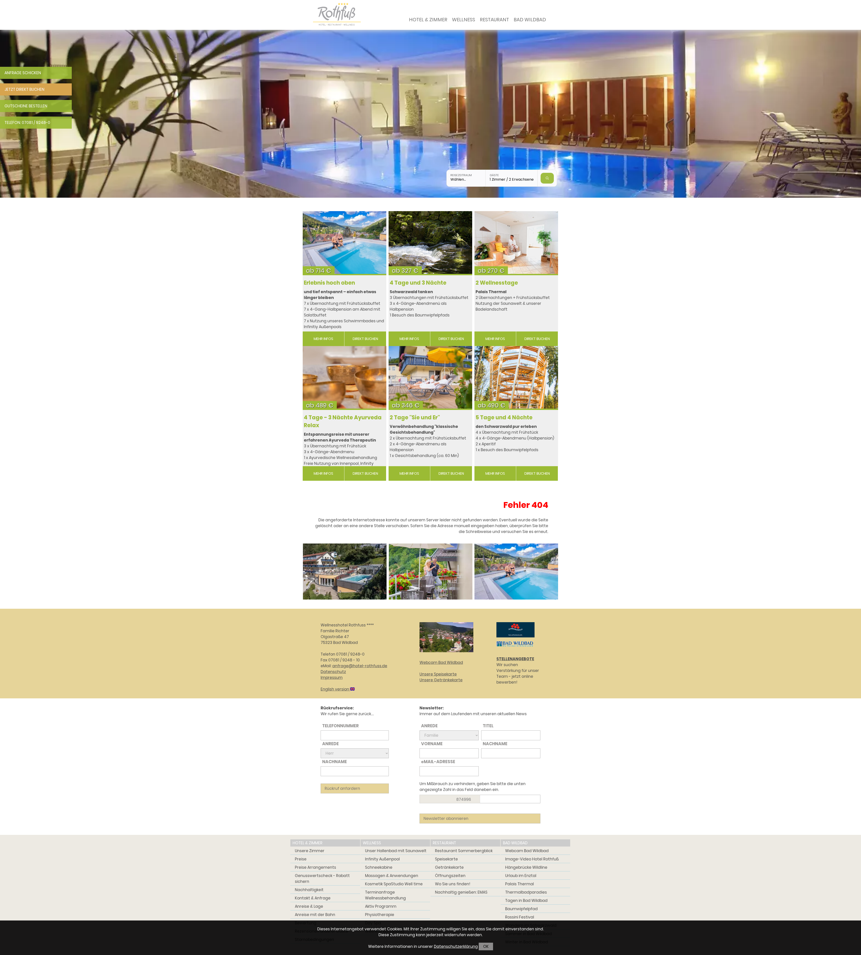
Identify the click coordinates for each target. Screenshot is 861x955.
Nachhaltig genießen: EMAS (461, 892)
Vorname (432, 744)
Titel (488, 726)
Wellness (463, 19)
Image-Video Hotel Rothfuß (532, 859)
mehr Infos (323, 338)
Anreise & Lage (309, 906)
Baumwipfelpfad (521, 909)
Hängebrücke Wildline (526, 867)
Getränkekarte (449, 867)
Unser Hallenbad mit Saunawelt (395, 850)
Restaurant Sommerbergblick (464, 850)
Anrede (330, 744)
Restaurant (494, 19)
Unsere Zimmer (309, 850)
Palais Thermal (519, 884)
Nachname (334, 762)
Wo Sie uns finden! (452, 884)
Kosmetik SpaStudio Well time (394, 884)
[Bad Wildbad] (514, 647)
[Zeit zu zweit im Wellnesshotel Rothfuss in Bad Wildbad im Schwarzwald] (431, 571)
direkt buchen (365, 338)
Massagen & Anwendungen (391, 875)
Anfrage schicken (22, 73)
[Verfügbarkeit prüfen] (547, 178)
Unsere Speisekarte (438, 674)
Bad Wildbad (530, 19)
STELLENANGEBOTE (515, 659)
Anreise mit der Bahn (315, 914)
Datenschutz (333, 671)
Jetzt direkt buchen (24, 89)
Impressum (332, 677)
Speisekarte (446, 859)
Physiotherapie (379, 914)
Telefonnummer (340, 726)
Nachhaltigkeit (309, 889)
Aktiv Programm (380, 906)
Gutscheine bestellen (25, 106)
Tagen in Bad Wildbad (526, 900)
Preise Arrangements (315, 867)
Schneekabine (378, 867)
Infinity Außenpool (382, 859)
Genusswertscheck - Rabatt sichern (322, 878)
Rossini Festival (519, 917)
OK (486, 946)
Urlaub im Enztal (520, 875)
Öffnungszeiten (450, 875)
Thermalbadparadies (526, 892)
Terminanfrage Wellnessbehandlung (385, 895)
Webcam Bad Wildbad (441, 662)
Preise (301, 859)
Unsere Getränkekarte (441, 680)
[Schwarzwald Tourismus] (515, 638)
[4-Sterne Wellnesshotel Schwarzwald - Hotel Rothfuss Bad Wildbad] (345, 571)
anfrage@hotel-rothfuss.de (359, 666)
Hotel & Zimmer (428, 19)
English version (335, 689)
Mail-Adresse (438, 762)
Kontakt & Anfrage (312, 898)
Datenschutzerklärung (456, 946)
